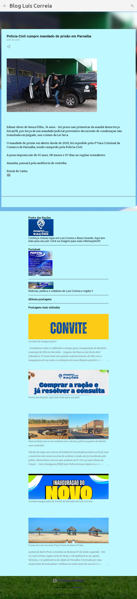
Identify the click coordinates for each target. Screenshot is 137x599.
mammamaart (77, 587)
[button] (9, 47)
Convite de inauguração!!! (42, 341)
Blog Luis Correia (30, 6)
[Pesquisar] (57, 6)
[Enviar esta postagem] (9, 176)
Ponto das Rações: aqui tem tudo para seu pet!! (54, 397)
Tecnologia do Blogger (70, 580)
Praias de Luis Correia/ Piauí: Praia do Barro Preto (55, 545)
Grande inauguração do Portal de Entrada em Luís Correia (60, 501)
